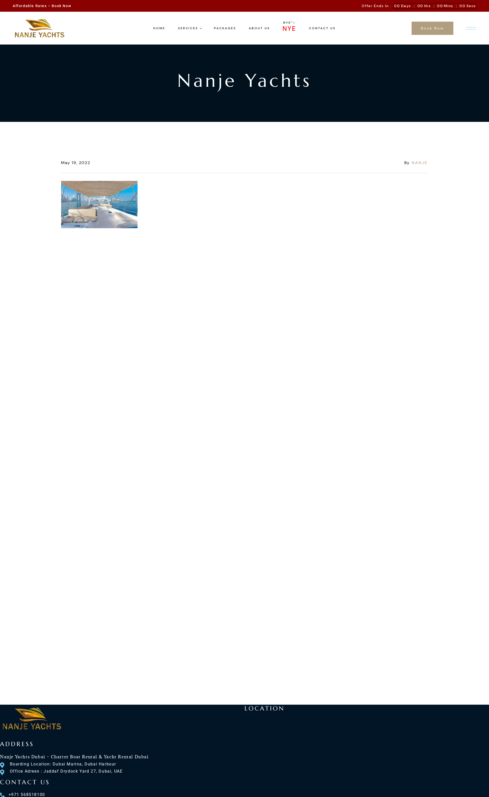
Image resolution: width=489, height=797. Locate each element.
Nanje (420, 162)
